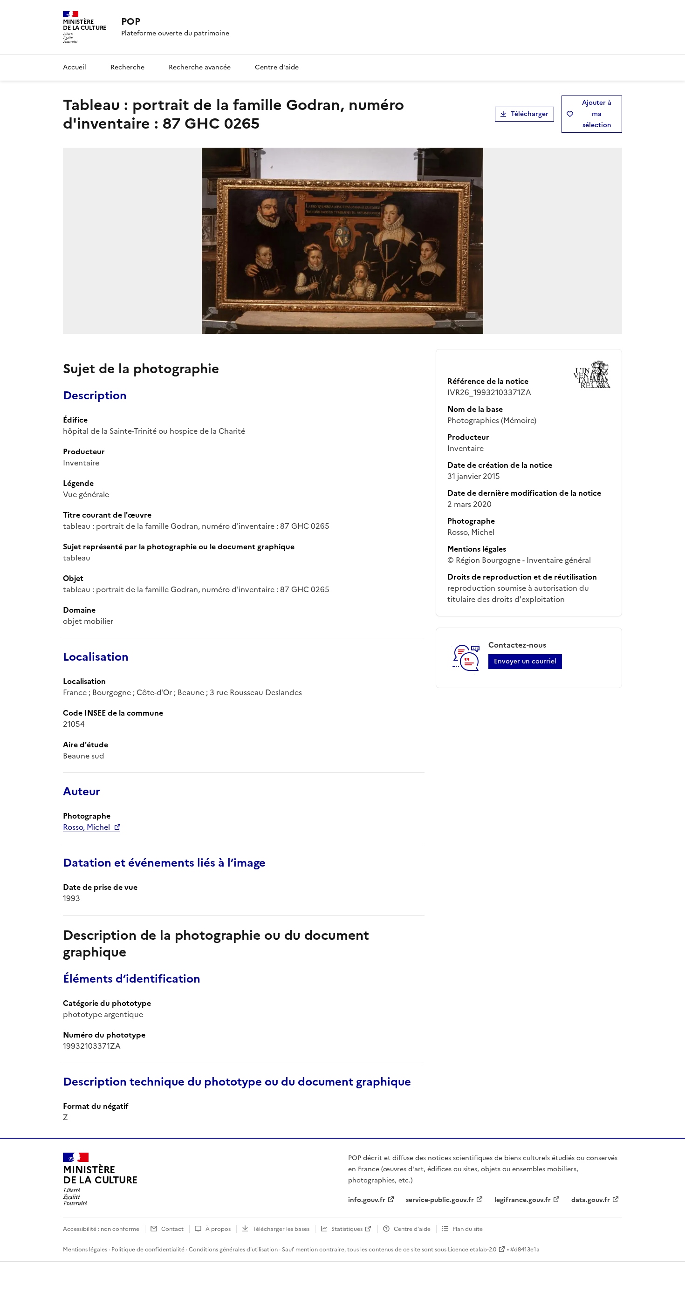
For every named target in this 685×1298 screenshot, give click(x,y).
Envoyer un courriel (525, 661)
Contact (172, 1229)
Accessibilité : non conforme (101, 1229)
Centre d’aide (412, 1229)
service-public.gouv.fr (440, 1200)
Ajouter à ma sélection (596, 114)
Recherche (127, 67)
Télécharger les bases (281, 1229)
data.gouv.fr (590, 1200)
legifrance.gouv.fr (522, 1200)
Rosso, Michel (86, 827)
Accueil (74, 67)
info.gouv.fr (366, 1200)
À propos (218, 1229)
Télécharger (529, 114)
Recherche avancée (200, 67)
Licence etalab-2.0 (472, 1249)
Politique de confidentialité (148, 1249)
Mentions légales (85, 1249)
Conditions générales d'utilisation (233, 1249)
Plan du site (467, 1229)
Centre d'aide (277, 67)
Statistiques (347, 1229)
